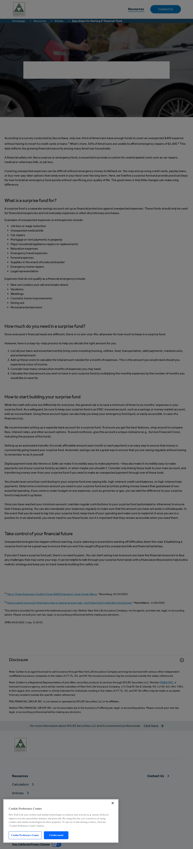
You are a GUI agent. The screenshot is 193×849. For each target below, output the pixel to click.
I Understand (56, 835)
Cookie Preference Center (25, 835)
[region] (61, 821)
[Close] (113, 803)
